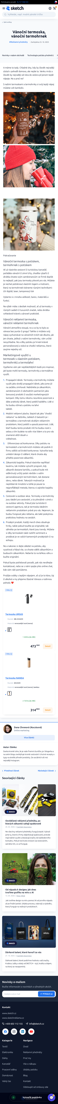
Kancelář (6, 1064)
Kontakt (27, 1081)
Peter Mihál (20, 896)
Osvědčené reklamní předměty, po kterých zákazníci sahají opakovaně (23, 822)
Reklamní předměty (32, 1052)
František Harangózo (24, 827)
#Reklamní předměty (18, 42)
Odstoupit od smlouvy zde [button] (35, 1087)
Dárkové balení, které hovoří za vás (23, 952)
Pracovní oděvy (9, 1069)
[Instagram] (14, 1031)
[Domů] (14, 8)
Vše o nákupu (29, 1064)
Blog (25, 1075)
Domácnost (7, 1075)
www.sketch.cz (9, 1013)
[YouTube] (31, 1031)
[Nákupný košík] (54, 8)
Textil (4, 1046)
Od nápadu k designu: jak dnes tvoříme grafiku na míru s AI (20, 891)
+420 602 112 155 (14, 1024)
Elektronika (7, 1052)
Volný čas (6, 1081)
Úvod (25, 1046)
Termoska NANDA (14, 678)
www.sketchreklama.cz (13, 1018)
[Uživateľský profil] (50, 8)
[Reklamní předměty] (3, 8)
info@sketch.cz (36, 1024)
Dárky (5, 1058)
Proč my (27, 1058)
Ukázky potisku (30, 1069)
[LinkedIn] (22, 1031)
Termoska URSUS (14, 614)
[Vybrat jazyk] (56, 2)
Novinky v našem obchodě (13, 55)
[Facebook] (5, 1031)
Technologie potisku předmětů (40, 55)
